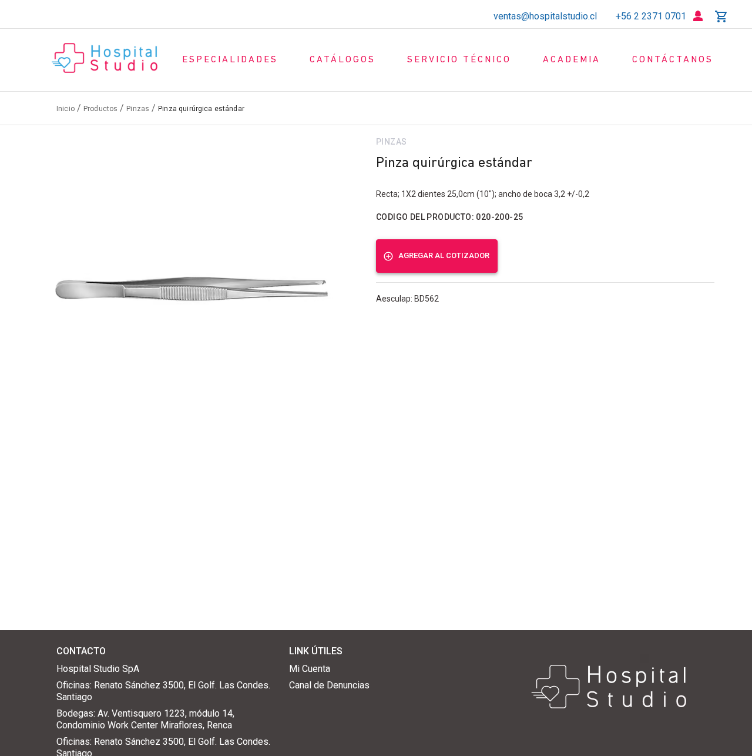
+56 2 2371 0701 (651, 16)
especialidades (230, 60)
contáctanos (672, 60)
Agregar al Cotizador (443, 255)
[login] (698, 16)
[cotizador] (721, 16)
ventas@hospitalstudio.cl (545, 16)
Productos (100, 109)
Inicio (65, 109)
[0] (721, 16)
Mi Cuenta (309, 668)
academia (571, 60)
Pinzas (137, 109)
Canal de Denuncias (329, 685)
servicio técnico (459, 60)
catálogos (342, 60)
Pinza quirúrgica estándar (201, 109)
